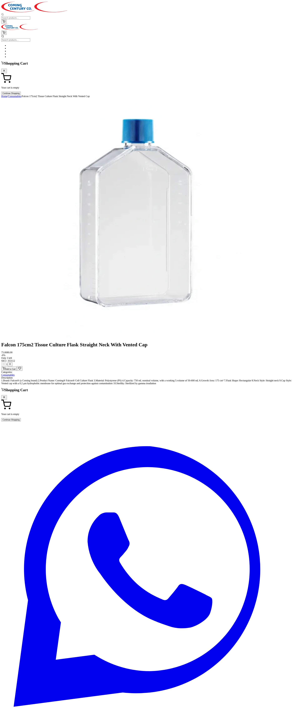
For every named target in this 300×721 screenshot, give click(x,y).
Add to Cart (10, 369)
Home (4, 96)
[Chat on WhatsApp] (150, 718)
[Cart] (4, 22)
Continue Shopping (11, 93)
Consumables (14, 96)
